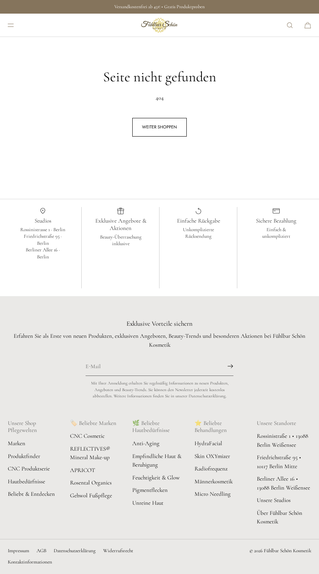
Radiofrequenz (211, 468)
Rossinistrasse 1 (35, 229)
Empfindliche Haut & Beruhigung (156, 461)
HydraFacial (208, 443)
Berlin (59, 229)
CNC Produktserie (29, 468)
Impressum (18, 551)
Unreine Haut (147, 502)
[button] (290, 25)
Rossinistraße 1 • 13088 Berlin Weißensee (282, 440)
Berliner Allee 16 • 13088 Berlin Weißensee (283, 483)
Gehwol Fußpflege (91, 495)
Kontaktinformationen (30, 562)
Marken (16, 443)
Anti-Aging (146, 443)
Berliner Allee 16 (42, 250)
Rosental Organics (91, 482)
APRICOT (82, 470)
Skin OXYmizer (212, 456)
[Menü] (17, 25)
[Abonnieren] (223, 366)
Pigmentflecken (150, 489)
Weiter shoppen (159, 127)
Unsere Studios (274, 500)
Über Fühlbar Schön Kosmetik (279, 517)
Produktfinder (24, 456)
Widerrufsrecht (118, 551)
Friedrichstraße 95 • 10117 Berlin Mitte (279, 462)
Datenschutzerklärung (75, 551)
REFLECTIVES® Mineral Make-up (90, 453)
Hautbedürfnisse (26, 481)
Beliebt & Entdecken (31, 493)
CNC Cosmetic (87, 435)
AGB (41, 551)
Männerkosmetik (214, 481)
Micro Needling (213, 493)
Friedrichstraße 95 (42, 236)
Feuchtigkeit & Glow (156, 477)
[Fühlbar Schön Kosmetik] (159, 25)
